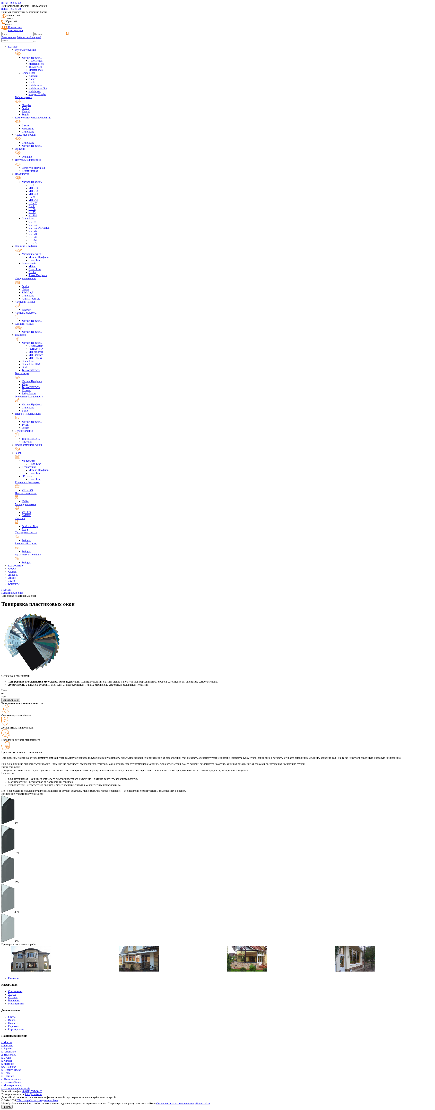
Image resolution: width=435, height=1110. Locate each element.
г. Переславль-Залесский (15, 1088)
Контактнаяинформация (15, 29)
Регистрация (8, 37)
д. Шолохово (8, 1054)
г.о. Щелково (8, 1066)
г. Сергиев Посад (11, 1069)
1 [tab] (215, 974)
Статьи (12, 1016)
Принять (7, 1107)
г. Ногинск (7, 1076)
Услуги (12, 994)
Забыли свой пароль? (29, 37)
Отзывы (13, 997)
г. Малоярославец (11, 1085)
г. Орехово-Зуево (11, 1082)
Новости (13, 1023)
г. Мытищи (7, 1063)
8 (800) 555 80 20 (11, 8)
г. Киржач (7, 1045)
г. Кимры (6, 1060)
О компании (15, 991)
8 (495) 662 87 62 (11, 2)
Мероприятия (16, 1003)
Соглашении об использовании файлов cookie (183, 1103)
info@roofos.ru (33, 1094)
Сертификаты (16, 1029)
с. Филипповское (11, 1079)
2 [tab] (220, 974)
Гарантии (13, 1026)
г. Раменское (8, 1051)
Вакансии (14, 1000)
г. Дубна (6, 1057)
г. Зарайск (7, 1048)
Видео (11, 1020)
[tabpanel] (55, 959)
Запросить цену (11, 700)
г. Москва (6, 1042)
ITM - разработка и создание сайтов (37, 1100)
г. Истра (6, 1072)
